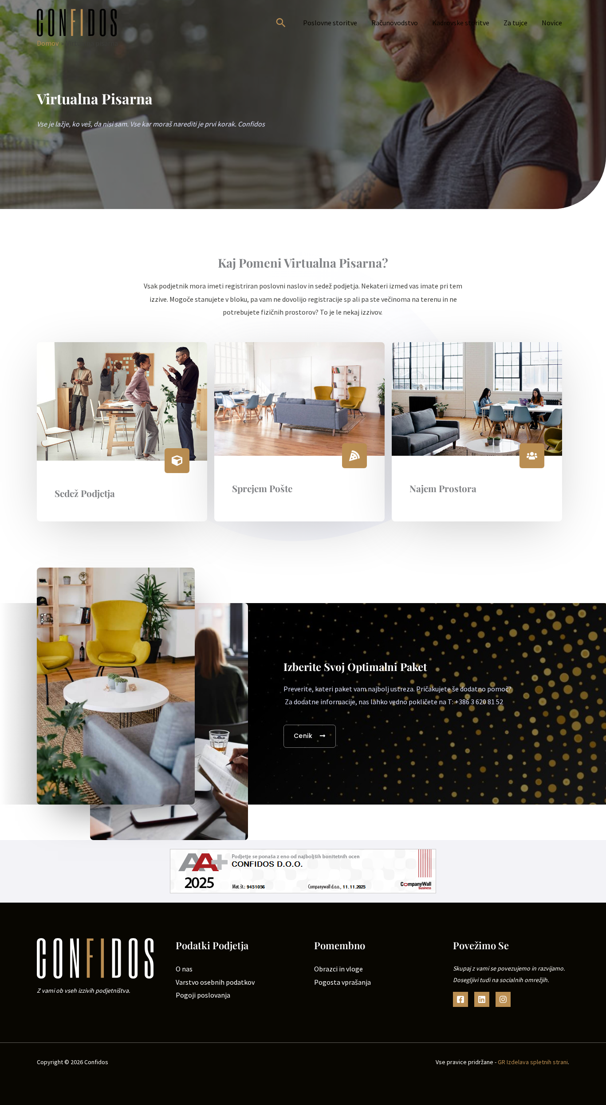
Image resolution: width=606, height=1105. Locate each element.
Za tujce (515, 22)
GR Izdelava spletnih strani (533, 1062)
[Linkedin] (481, 999)
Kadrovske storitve (460, 22)
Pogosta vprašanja (342, 982)
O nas (184, 968)
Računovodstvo (394, 22)
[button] (281, 22)
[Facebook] (460, 999)
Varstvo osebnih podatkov (215, 982)
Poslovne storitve (330, 22)
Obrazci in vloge (338, 968)
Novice (552, 22)
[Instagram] (503, 999)
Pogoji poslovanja (203, 995)
